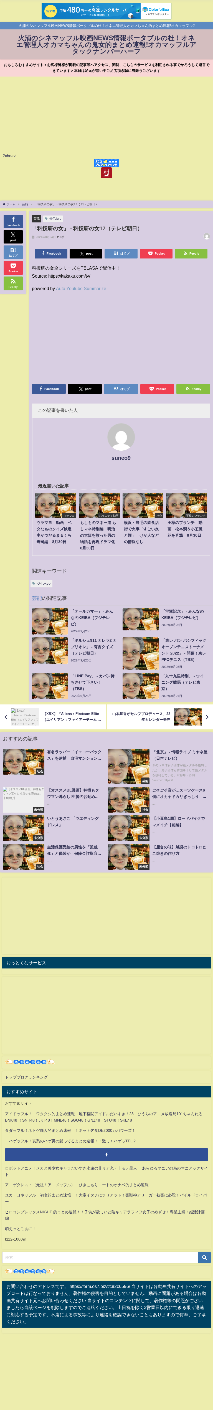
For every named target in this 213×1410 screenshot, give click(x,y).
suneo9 (121, 458)
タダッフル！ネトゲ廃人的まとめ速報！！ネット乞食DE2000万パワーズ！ (70, 1130)
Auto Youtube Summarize (81, 288)
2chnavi (9, 156)
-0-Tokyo (55, 218)
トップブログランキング (26, 1077)
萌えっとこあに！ (20, 1229)
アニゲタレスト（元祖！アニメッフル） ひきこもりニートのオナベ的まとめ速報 (77, 1185)
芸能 (37, 218)
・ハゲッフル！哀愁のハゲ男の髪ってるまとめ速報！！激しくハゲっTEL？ (70, 1141)
